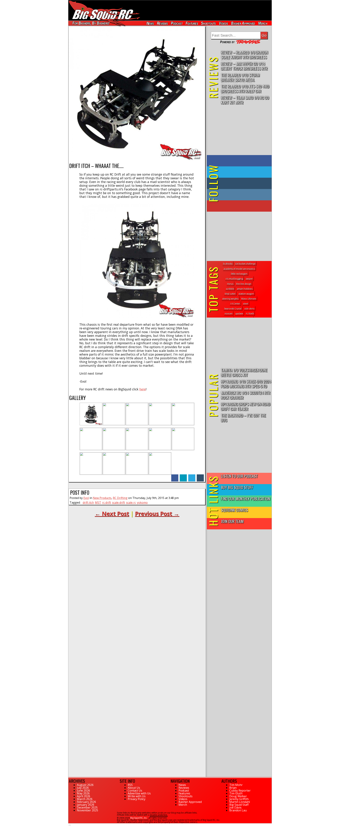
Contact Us (135, 790)
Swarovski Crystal (233, 308)
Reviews (162, 23)
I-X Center (235, 303)
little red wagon (239, 273)
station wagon (246, 293)
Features (191, 23)
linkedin (183, 476)
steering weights (230, 298)
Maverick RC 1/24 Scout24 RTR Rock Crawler (245, 395)
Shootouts (208, 23)
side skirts (249, 308)
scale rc (131, 502)
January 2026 (85, 805)
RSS (130, 785)
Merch (262, 23)
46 (69, 825)
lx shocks (228, 263)
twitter (191, 476)
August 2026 (85, 785)
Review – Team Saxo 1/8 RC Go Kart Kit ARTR (245, 100)
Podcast (176, 23)
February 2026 (86, 802)
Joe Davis (235, 807)
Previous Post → (157, 513)
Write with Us (137, 796)
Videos (223, 23)
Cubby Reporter (240, 790)
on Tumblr (244, 183)
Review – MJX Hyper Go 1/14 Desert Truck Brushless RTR (244, 66)
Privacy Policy (136, 799)
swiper (249, 278)
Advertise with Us (139, 793)
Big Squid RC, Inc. (138, 817)
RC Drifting (120, 498)
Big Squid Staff (239, 805)
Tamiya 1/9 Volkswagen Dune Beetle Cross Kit (244, 372)
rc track (250, 313)
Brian (233, 788)
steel (245, 303)
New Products (102, 498)
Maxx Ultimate (248, 298)
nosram (229, 313)
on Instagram (238, 194)
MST (98, 502)
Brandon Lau (238, 810)
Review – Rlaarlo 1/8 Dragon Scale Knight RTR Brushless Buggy (244, 54)
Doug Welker (238, 796)
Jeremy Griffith (239, 799)
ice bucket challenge (245, 263)
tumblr (200, 476)
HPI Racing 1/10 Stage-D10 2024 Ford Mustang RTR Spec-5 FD (246, 383)
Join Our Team (232, 521)
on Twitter (244, 172)
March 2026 (84, 799)
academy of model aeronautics (239, 268)
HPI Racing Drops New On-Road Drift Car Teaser (245, 406)
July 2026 (83, 788)
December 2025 (87, 807)
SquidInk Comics (234, 510)
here (142, 389)
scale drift (118, 502)
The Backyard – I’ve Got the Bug (243, 417)
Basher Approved (243, 23)
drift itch (88, 502)
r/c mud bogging (234, 278)
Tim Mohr (236, 785)
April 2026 (83, 796)
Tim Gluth (235, 793)
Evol (86, 498)
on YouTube (242, 206)
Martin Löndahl (239, 802)
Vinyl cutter (230, 293)
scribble (230, 288)
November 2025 (87, 810)
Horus (230, 283)
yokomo (142, 502)
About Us (134, 788)
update (239, 313)
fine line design (243, 283)
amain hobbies (245, 288)
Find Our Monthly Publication (245, 498)
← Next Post (112, 513)
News (150, 23)
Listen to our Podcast (239, 476)
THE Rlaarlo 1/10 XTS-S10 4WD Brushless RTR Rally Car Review (245, 88)
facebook (174, 476)
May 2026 (83, 793)
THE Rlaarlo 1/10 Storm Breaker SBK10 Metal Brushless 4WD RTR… (240, 77)
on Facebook (240, 160)
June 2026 (83, 790)
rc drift (106, 502)
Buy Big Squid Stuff (237, 487)
